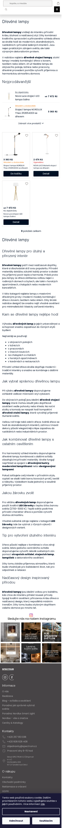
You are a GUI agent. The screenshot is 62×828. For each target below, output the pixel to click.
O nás (5, 691)
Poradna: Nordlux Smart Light (18, 713)
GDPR (5, 791)
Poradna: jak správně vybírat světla (18, 707)
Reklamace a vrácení (14, 786)
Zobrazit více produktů (29, 123)
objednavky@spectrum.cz (22, 746)
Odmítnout (16, 820)
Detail (46, 173)
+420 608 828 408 (17, 741)
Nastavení (31, 811)
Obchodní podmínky (14, 782)
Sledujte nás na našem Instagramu (32, 618)
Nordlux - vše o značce (15, 718)
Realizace (7, 696)
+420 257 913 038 (16, 737)
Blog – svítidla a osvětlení (16, 700)
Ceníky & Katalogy (12, 722)
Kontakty (7, 777)
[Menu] (57, 9)
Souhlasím (46, 820)
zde (43, 804)
